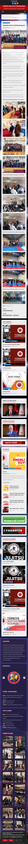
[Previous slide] (4, 678)
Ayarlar (16, 840)
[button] (2, 11)
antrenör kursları (9, 305)
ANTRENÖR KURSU (7, 368)
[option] (14, 678)
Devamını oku (7, 482)
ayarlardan (13, 836)
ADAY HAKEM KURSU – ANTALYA (5, 510)
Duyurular (6, 468)
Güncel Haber (14, 341)
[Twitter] (11, 3)
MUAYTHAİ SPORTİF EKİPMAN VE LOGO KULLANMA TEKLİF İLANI (5, 495)
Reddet (11, 840)
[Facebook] (13, 3)
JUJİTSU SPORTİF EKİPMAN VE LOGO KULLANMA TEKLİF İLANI (5, 502)
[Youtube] (17, 3)
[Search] (24, 11)
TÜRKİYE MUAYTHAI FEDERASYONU (14, 6)
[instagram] (15, 3)
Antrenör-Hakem (6, 22)
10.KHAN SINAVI (6, 391)
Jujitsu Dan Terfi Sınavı (8, 585)
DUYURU (5, 472)
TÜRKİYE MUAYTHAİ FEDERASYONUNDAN (5, 488)
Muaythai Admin (6, 27)
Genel (5, 558)
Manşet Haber (18, 468)
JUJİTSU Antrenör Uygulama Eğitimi (11, 344)
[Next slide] (24, 678)
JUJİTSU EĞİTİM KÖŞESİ (8, 561)
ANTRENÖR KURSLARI (8, 309)
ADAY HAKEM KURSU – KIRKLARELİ (11, 314)
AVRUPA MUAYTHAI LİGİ (8, 632)
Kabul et (5, 840)
